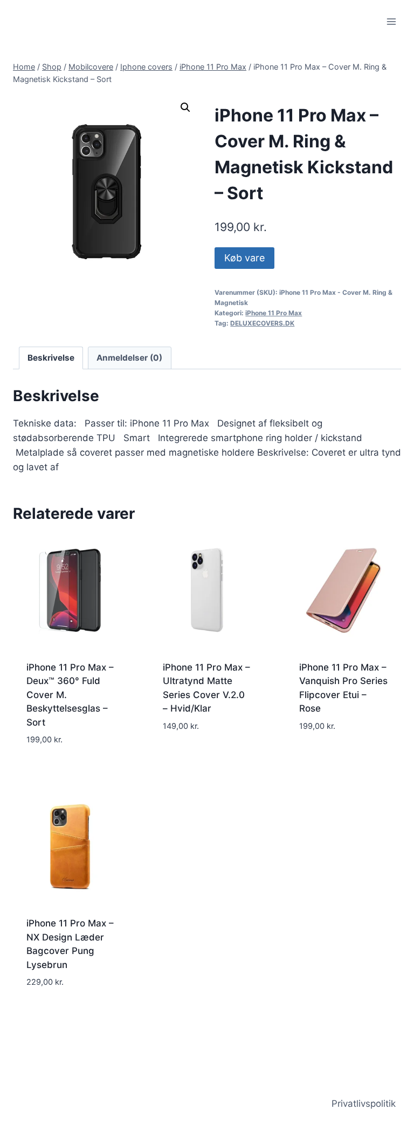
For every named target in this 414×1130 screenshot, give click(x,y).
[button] (185, 107)
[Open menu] (391, 21)
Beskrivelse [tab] (50, 358)
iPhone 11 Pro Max (273, 313)
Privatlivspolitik (364, 1103)
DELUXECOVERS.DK (262, 323)
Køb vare (244, 257)
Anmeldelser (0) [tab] (129, 358)
